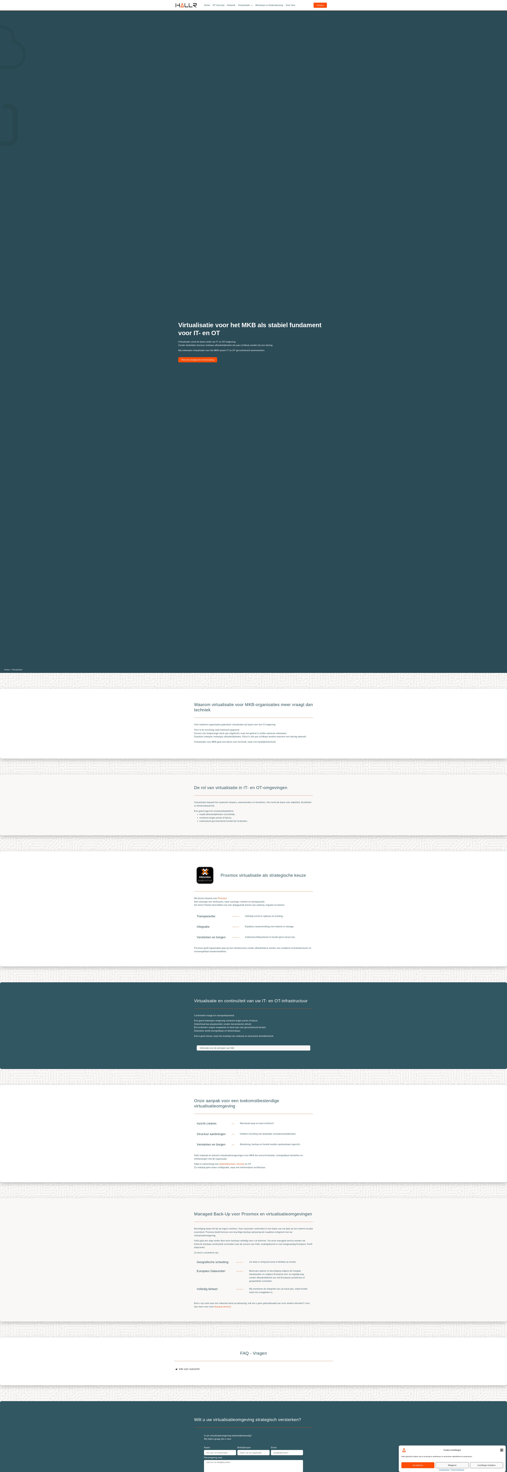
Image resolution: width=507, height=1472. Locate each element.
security (240, 1164)
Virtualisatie (244, 5)
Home (207, 5)
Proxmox (222, 898)
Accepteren (418, 1465)
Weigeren (452, 1465)
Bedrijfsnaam (244, 1448)
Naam (207, 1448)
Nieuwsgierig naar (213, 1458)
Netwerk (231, 5)
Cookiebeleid (444, 1470)
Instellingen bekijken (486, 1465)
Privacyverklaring (457, 1470)
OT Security (219, 5)
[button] (501, 1450)
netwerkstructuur (227, 1164)
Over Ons (290, 5)
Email (274, 1448)
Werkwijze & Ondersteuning (269, 5)
